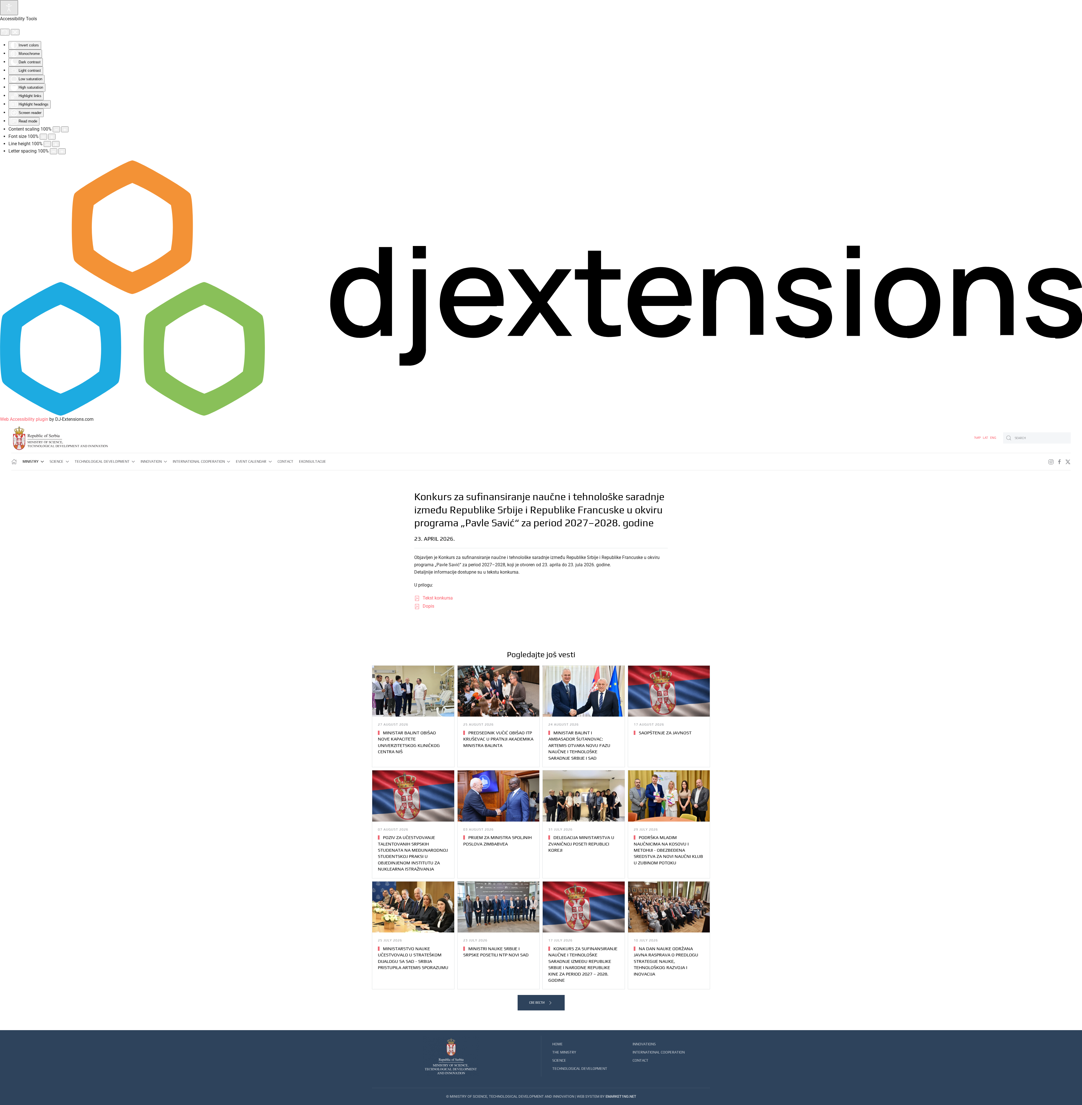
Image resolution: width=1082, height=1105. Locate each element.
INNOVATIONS (644, 1044)
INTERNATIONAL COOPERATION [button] (199, 461)
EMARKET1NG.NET (621, 1096)
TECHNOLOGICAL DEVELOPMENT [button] (102, 461)
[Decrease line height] (47, 144)
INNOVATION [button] (151, 461)
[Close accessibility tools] (15, 32)
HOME (557, 1044)
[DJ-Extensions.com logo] (541, 287)
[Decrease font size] (43, 137)
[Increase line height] (55, 144)
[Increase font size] (52, 137)
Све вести (537, 1002)
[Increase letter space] (62, 151)
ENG (993, 438)
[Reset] (5, 32)
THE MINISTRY (564, 1052)
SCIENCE (559, 1060)
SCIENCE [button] (56, 461)
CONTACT (285, 461)
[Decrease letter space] (53, 151)
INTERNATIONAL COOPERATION (659, 1052)
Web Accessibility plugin (24, 419)
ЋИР (978, 438)
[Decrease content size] (56, 129)
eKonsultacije (312, 461)
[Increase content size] (64, 129)
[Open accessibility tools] (9, 7)
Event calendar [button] (251, 461)
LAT (986, 438)
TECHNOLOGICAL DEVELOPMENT (579, 1068)
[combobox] (1037, 438)
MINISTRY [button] (31, 461)
